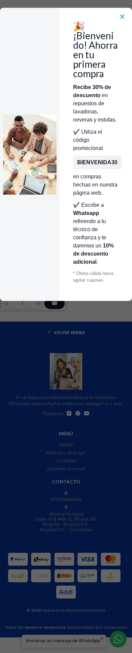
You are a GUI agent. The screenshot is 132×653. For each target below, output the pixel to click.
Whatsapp (86, 213)
